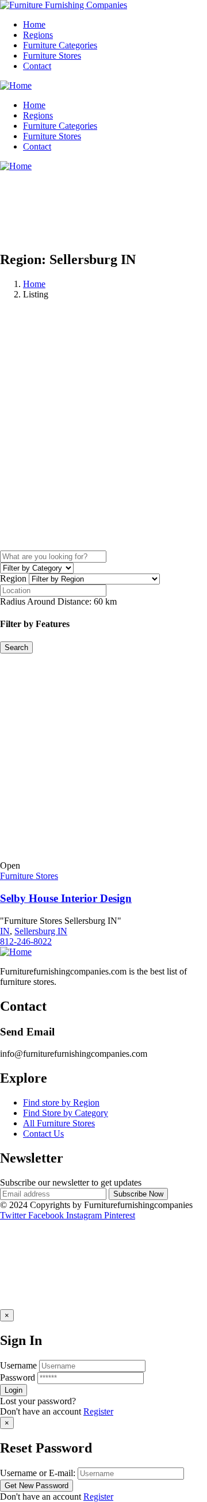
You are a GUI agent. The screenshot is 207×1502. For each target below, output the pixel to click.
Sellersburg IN (40, 931)
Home (34, 284)
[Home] (16, 85)
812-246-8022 (26, 941)
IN (5, 931)
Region (13, 578)
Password (17, 1377)
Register (98, 1411)
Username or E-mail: (37, 1473)
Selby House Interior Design (66, 898)
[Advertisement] (103, 447)
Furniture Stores (29, 876)
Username (18, 1365)
